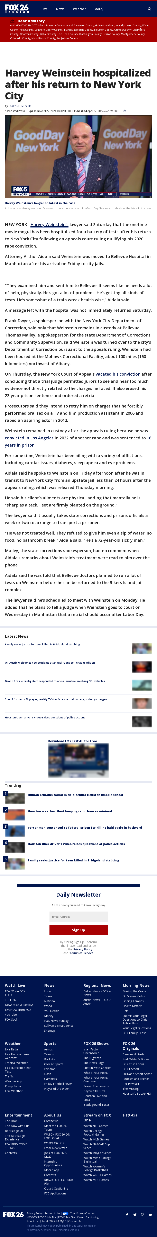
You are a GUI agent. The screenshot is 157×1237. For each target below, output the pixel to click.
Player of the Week (56, 1089)
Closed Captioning (56, 1188)
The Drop (11, 1121)
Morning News (136, 985)
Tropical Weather (16, 1063)
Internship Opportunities (53, 1163)
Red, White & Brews (136, 1059)
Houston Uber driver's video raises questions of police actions (45, 717)
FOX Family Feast (134, 1033)
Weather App (13, 1081)
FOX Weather (13, 1091)
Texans (49, 1054)
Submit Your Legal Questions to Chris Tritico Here (135, 1019)
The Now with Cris (17, 1126)
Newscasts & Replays (19, 1005)
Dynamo (50, 1069)
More (98, 9)
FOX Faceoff (131, 1069)
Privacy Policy (82, 949)
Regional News (97, 985)
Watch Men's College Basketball (97, 1159)
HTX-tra (130, 1115)
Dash (47, 1074)
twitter (135, 1214)
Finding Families (133, 1001)
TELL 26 (10, 1000)
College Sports (53, 1064)
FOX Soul (11, 1019)
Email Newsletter (55, 1148)
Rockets (49, 1059)
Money (48, 1016)
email (150, 1214)
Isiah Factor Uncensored (91, 1051)
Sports (50, 1043)
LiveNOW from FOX (18, 1010)
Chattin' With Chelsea (97, 1068)
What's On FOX (54, 1143)
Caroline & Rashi (134, 1054)
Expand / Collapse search (149, 9)
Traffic (9, 1076)
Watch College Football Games (93, 1132)
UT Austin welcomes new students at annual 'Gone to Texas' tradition (50, 662)
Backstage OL (14, 1131)
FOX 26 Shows (96, 1043)
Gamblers (50, 1079)
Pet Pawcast (131, 1084)
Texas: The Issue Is (96, 1086)
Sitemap (49, 1030)
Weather (13, 1043)
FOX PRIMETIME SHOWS (16, 1146)
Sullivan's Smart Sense (59, 1026)
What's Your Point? (95, 1073)
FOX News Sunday (56, 1021)
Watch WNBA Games (97, 1175)
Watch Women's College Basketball (95, 1168)
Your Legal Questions (137, 1028)
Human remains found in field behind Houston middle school (75, 795)
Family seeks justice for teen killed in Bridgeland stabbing (42, 644)
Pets (126, 1011)
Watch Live (15, 985)
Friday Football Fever (58, 1084)
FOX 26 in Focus (133, 1064)
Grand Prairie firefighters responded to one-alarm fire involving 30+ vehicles (55, 681)
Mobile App (51, 1170)
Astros (48, 1049)
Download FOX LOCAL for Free (72, 741)
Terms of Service (81, 953)
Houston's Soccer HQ (137, 1093)
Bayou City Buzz (94, 1091)
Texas (48, 996)
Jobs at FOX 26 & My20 (55, 1154)
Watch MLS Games (96, 1180)
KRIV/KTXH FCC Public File (58, 1181)
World (48, 1006)
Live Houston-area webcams (17, 1056)
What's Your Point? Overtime (95, 1079)
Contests (11, 1153)
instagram (142, 1214)
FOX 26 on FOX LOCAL (15, 993)
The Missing (131, 1089)
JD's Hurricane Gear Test (18, 1069)
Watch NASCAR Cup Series (96, 1146)
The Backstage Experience (15, 1137)
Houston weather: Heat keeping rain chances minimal (70, 811)
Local (47, 991)
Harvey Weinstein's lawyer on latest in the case (40, 203)
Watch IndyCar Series (97, 1153)
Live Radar (12, 1049)
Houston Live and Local (95, 1098)
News (49, 985)
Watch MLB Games (96, 1139)
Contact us (51, 1121)
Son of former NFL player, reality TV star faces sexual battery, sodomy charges (56, 699)
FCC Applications (55, 1193)
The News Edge (93, 1063)
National (49, 1001)
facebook (127, 1214)
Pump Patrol (13, 1086)
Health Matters (132, 1006)
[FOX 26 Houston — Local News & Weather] (18, 9)
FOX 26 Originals (131, 1046)
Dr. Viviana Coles (134, 996)
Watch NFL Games (95, 1126)
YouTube (11, 1014)
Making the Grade (134, 991)
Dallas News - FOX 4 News (97, 993)
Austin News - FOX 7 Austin (97, 1001)
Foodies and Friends (136, 1079)
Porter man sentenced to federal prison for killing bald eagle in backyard (85, 828)
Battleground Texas (96, 1104)
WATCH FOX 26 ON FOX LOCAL (57, 1136)
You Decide (51, 1011)
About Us (52, 1115)
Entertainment (18, 1115)
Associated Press (15, 111)
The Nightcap (92, 1058)
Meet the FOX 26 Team (55, 1127)
